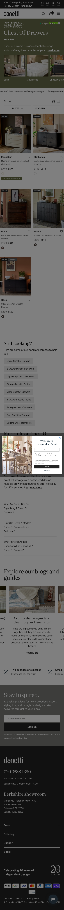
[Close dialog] (60, 437)
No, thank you (47, 470)
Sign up (47, 466)
